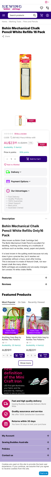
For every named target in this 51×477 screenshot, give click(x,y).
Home (4, 21)
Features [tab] (7, 277)
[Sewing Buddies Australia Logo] (12, 8)
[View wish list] (41, 8)
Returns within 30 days (24, 421)
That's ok (43, 473)
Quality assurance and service (27, 411)
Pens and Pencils (30, 21)
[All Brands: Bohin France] (42, 144)
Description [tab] (8, 218)
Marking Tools (15, 21)
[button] (6, 36)
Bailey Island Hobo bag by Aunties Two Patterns (37, 338)
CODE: (7, 137)
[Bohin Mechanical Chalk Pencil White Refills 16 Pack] (25, 76)
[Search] (34, 15)
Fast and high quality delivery (26, 401)
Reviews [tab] (6, 284)
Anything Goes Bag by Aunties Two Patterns (11, 338)
